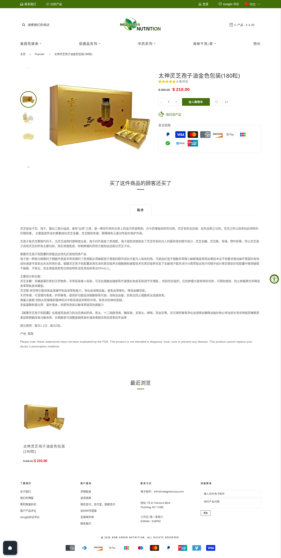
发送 (205, 513)
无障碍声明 (87, 517)
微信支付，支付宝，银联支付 (97, 504)
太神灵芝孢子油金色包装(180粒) (73, 54)
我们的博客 (27, 498)
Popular (39, 54)
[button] (252, 4)
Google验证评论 (29, 517)
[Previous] (53, 117)
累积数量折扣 (28, 504)
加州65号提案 (88, 510)
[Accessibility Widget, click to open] (274, 279)
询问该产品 (173, 114)
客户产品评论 (28, 510)
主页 (23, 54)
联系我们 (85, 523)
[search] (23, 24)
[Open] (10, 548)
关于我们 (25, 491)
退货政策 (85, 498)
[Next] (146, 117)
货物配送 (85, 491)
